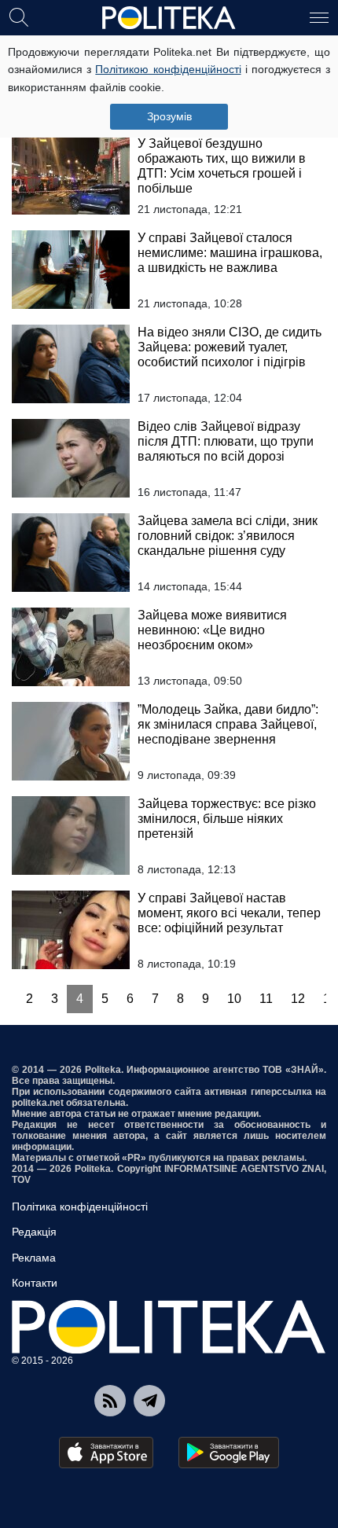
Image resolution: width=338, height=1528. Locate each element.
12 (298, 998)
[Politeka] (169, 18)
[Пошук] (18, 16)
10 (234, 998)
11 (266, 998)
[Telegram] (149, 1400)
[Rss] (110, 1400)
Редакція (34, 1231)
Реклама (34, 1257)
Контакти (34, 1282)
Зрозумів (169, 116)
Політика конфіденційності (80, 1206)
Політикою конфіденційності (168, 69)
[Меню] (319, 16)
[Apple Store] (106, 1452)
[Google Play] (229, 1452)
